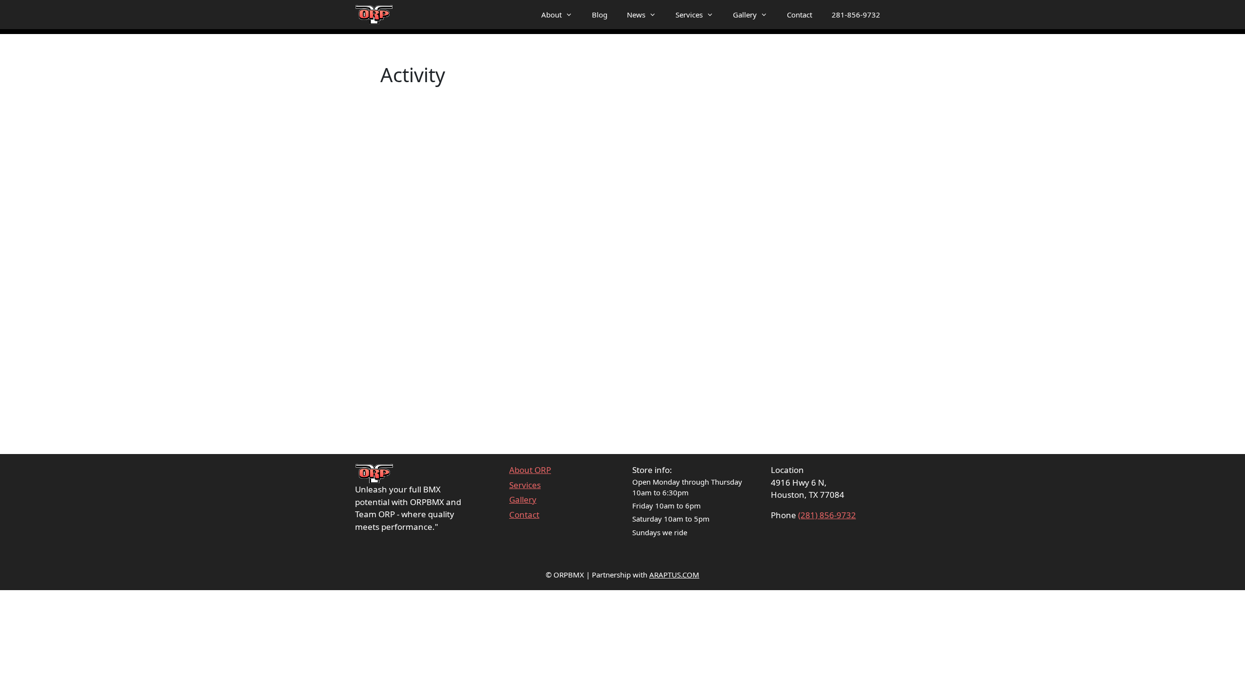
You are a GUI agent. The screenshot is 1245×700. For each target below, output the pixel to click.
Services (689, 14)
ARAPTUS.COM (674, 574)
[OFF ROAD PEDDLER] (374, 14)
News (636, 14)
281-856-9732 (856, 14)
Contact (799, 14)
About (551, 14)
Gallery (745, 14)
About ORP (530, 469)
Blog (599, 14)
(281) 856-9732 (827, 515)
